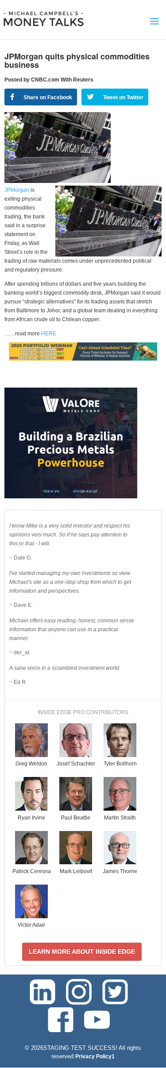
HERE (48, 333)
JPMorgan (16, 190)
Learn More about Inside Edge (82, 951)
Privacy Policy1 (95, 1056)
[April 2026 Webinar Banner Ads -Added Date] (83, 359)
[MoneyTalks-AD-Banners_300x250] (70, 496)
